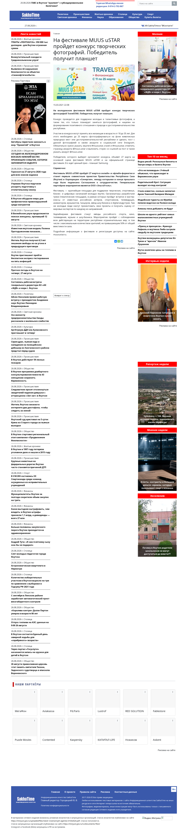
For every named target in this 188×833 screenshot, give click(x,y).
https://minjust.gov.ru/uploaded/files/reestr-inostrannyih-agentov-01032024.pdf (45, 821)
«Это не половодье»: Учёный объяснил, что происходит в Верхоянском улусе (153, 173)
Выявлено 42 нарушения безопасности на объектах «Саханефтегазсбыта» (25, 72)
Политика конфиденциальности (55, 805)
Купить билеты (153, 17)
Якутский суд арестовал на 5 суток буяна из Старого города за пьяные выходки (30, 422)
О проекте (69, 792)
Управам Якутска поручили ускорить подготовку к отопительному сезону (26, 186)
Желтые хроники (104, 14)
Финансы (87, 17)
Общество (134, 17)
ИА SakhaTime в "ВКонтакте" (158, 25)
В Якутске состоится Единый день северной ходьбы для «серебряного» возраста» (29, 637)
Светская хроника (67, 17)
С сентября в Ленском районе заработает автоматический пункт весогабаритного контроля (30, 598)
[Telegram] (121, 241)
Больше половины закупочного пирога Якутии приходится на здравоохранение (28, 530)
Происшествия (81, 14)
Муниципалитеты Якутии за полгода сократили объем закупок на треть (30, 497)
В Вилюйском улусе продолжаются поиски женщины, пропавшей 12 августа (30, 216)
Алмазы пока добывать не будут (155, 208)
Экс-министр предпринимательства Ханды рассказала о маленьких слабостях (30, 318)
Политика (62, 14)
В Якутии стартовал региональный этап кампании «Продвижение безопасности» (30, 437)
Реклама (105, 792)
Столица (122, 14)
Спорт (150, 14)
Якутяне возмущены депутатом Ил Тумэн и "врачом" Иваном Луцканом (157, 241)
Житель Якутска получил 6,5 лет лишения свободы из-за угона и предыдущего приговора (28, 243)
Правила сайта (88, 792)
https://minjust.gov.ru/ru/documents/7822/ (81, 824)
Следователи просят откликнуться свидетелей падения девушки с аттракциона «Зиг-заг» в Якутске (29, 392)
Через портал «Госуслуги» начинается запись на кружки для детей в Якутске (29, 652)
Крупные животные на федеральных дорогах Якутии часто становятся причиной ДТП (28, 464)
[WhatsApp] (118, 241)
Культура (137, 14)
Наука (100, 17)
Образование (116, 17)
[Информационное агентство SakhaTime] (30, 15)
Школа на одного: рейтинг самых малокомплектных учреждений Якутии (156, 217)
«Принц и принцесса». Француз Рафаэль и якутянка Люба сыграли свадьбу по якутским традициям (156, 229)
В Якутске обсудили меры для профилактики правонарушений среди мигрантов (29, 201)
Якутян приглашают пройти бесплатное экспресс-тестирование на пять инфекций (30, 258)
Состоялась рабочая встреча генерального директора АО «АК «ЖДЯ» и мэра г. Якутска (28, 285)
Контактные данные (126, 792)
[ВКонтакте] (115, 241)
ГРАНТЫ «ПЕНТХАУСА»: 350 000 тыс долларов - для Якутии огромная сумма (29, 45)
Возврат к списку (61, 295)
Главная (55, 792)
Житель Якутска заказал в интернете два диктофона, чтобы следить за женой (29, 407)
